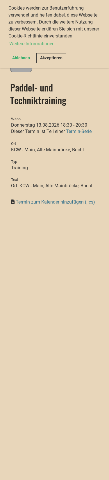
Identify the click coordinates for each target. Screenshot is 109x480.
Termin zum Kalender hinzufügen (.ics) (55, 202)
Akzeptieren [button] (51, 57)
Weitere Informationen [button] (32, 43)
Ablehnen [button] (21, 57)
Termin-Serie (79, 131)
